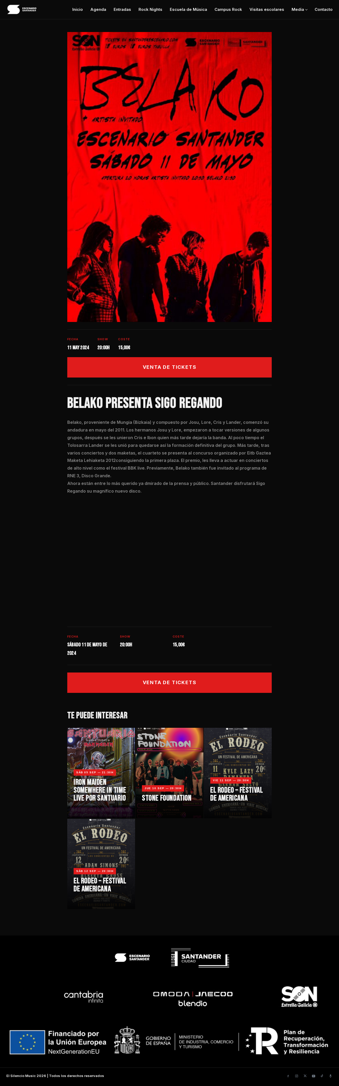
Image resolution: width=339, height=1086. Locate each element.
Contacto (324, 9)
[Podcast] (330, 1076)
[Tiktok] (322, 1076)
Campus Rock (228, 9)
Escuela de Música (188, 9)
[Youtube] (313, 1076)
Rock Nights (150, 9)
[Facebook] (288, 1076)
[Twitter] (305, 1076)
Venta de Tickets (170, 367)
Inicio (77, 9)
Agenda (98, 9)
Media (298, 9)
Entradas (122, 9)
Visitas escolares (266, 9)
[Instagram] (297, 1076)
